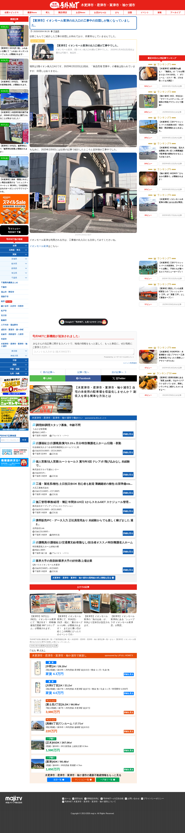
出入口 (49, 646)
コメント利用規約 (130, 363)
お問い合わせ (133, 798)
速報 (160, 12)
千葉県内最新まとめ (9, 283)
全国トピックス (11, 12)
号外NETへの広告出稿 (113, 798)
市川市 (4, 315)
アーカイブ (175, 12)
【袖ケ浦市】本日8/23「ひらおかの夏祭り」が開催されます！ (171, 176)
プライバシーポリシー (154, 798)
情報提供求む (93, 798)
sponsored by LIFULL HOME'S (119, 655)
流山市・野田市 (7, 292)
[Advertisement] (162, 36)
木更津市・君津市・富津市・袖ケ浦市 (108, 5)
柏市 (6, 301)
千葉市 (4, 287)
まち (117, 12)
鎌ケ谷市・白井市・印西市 (12, 306)
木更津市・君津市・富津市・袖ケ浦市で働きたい (57, 418)
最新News (32, 12)
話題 (130, 12)
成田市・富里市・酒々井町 (12, 330)
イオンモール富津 (39, 246)
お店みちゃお (100, 12)
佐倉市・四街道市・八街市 (12, 334)
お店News (80, 12)
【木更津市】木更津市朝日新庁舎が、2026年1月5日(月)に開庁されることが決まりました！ (14, 115)
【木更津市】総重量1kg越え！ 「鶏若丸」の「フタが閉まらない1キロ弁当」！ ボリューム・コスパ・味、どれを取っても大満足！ (171, 74)
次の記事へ (117, 372)
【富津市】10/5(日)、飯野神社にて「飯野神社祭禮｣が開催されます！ (13, 149)
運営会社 (79, 798)
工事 (55, 646)
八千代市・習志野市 (9, 325)
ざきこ (42, 650)
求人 (48, 12)
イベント (145, 12)
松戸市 (4, 311)
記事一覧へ (83, 372)
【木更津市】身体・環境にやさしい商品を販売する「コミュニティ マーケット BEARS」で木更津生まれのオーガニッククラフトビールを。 (14, 185)
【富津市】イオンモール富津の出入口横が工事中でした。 (88, 45)
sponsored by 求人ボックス (95, 418)
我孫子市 (5, 297)
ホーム (68, 798)
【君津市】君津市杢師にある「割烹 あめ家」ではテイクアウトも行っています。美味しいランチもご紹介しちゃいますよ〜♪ (171, 383)
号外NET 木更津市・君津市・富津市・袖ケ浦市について (90, 801)
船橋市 (4, 320)
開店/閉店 (62, 12)
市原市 (4, 339)
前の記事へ (49, 372)
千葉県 (56, 31)
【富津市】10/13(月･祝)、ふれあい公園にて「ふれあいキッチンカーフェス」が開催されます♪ (14, 51)
